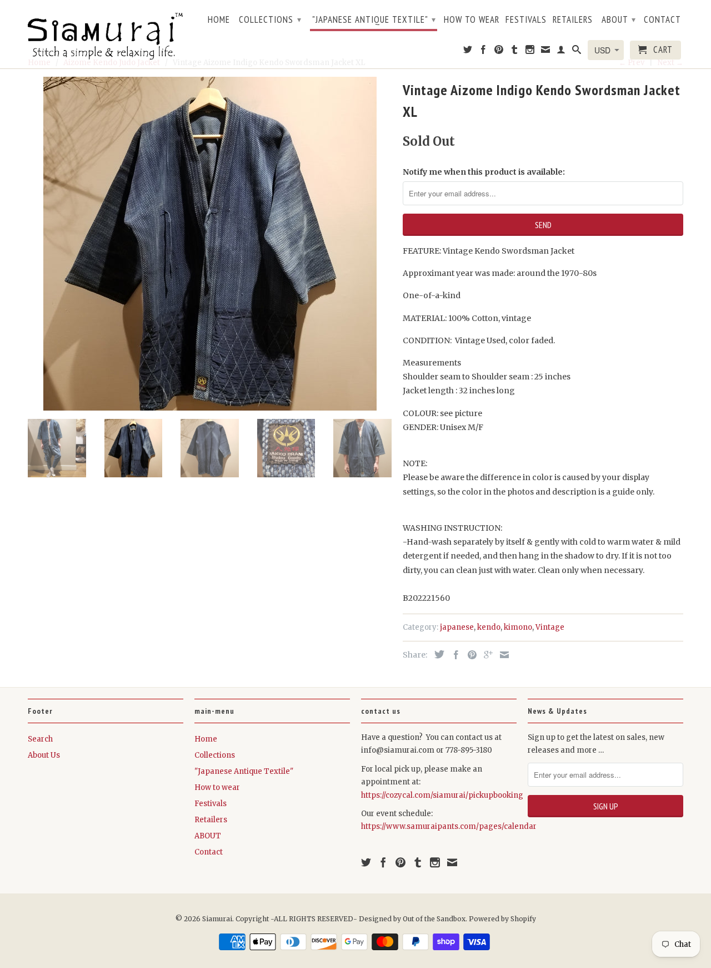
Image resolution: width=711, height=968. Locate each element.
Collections (270, 19)
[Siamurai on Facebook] (483, 51)
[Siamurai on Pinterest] (499, 51)
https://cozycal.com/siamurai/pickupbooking (442, 795)
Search (40, 739)
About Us (44, 755)
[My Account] (561, 51)
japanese (457, 627)
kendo (488, 627)
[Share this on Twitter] (436, 654)
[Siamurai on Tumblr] (514, 51)
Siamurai (217, 919)
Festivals (526, 20)
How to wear (471, 20)
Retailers (573, 20)
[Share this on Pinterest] (469, 654)
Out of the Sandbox (434, 919)
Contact (662, 20)
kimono (518, 627)
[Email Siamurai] (545, 51)
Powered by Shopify (502, 919)
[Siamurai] (105, 34)
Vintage (549, 627)
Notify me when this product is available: (484, 172)
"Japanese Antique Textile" (374, 19)
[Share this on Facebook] (453, 654)
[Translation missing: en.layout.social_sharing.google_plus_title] (485, 654)
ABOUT (619, 19)
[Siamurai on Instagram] (530, 51)
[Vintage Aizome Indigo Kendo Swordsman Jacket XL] (210, 244)
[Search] (577, 51)
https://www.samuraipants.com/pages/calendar (449, 826)
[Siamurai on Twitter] (468, 51)
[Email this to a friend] (501, 654)
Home (219, 20)
